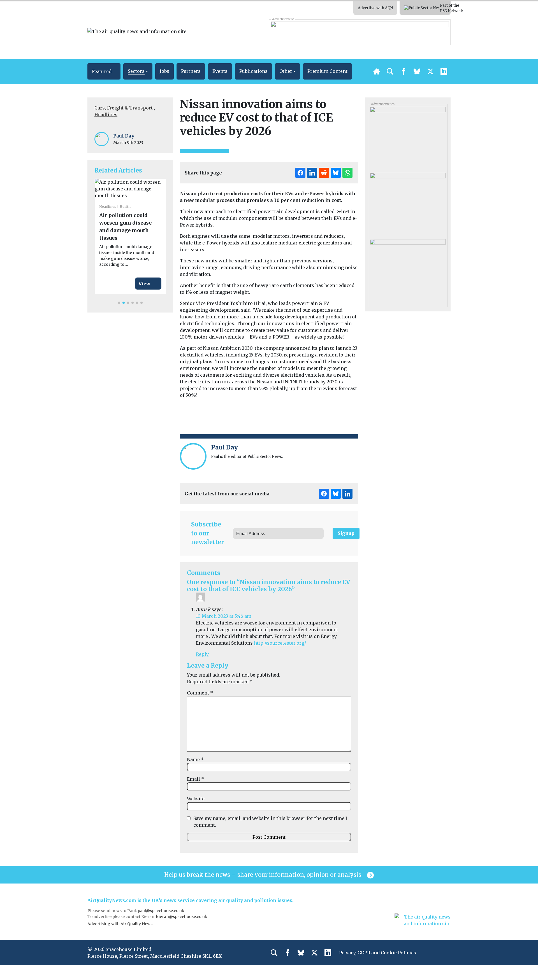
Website (196, 798)
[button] (103, 71)
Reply (202, 654)
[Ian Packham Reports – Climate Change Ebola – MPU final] (407, 204)
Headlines (105, 114)
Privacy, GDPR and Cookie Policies (377, 952)
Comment (200, 693)
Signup (346, 533)
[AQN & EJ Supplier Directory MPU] (407, 138)
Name (195, 759)
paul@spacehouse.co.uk (161, 910)
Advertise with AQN (375, 8)
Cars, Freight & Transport (123, 108)
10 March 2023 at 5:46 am (223, 616)
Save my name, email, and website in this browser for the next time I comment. (270, 821)
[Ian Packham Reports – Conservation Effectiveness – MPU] (407, 270)
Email (195, 779)
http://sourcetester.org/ (280, 643)
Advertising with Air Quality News (119, 923)
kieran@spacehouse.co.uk (181, 916)
